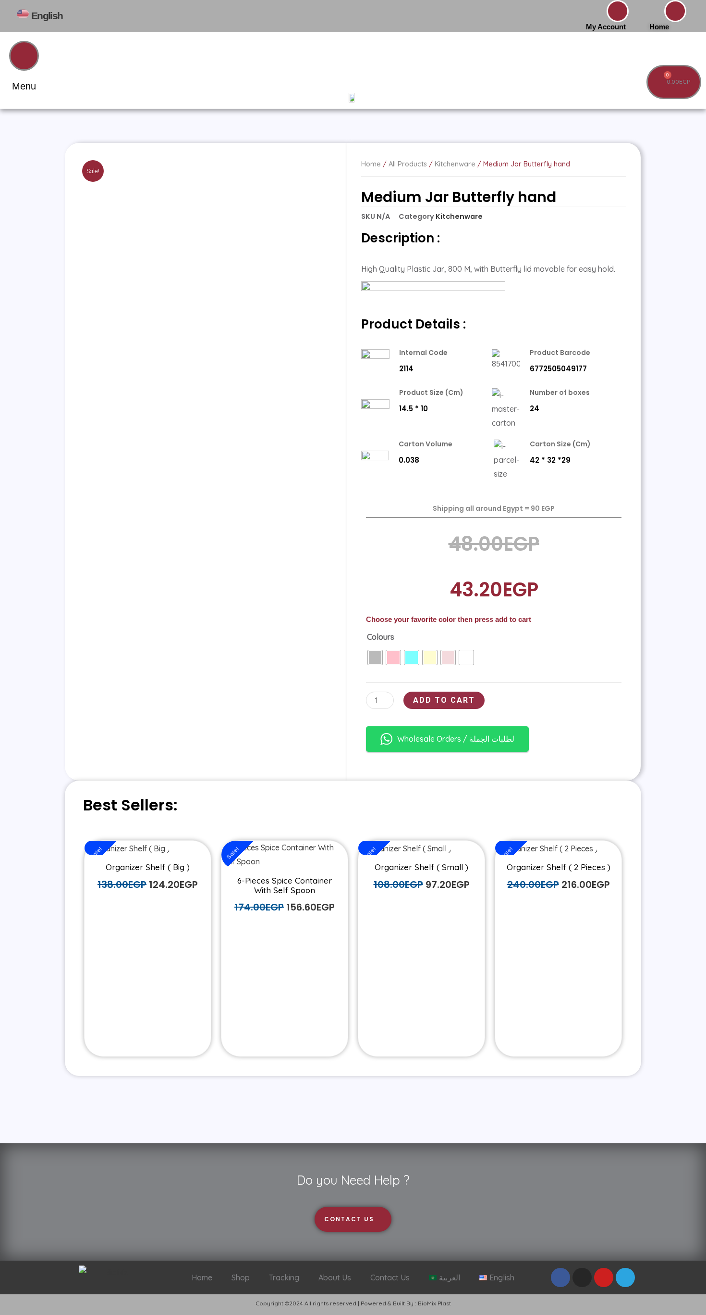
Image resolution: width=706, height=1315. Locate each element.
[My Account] (618, 11)
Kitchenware (459, 216)
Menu (24, 86)
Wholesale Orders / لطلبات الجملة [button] (455, 739)
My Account (606, 27)
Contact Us (390, 1277)
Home (659, 27)
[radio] (375, 657)
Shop (240, 1277)
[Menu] (24, 56)
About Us (334, 1277)
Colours (380, 637)
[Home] (675, 11)
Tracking (284, 1277)
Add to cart (444, 700)
